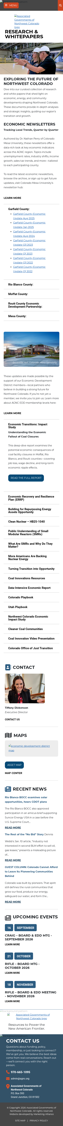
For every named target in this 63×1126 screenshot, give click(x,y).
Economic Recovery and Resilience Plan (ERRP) (31, 497)
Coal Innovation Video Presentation (31, 638)
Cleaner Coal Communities (25, 629)
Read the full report (26, 477)
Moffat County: (18, 294)
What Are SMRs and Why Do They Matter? (30, 545)
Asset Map (14, 765)
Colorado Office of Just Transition (30, 648)
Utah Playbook (17, 607)
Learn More (12, 198)
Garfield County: (19, 209)
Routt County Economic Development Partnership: (25, 304)
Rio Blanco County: (20, 284)
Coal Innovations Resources (26, 578)
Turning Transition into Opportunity (31, 569)
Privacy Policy (39, 1120)
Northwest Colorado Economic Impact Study (28, 617)
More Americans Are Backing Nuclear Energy (27, 557)
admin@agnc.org (20, 1078)
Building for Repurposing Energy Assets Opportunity (29, 510)
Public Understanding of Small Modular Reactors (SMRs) (28, 532)
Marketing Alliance (44, 1114)
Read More (13, 827)
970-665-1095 (20, 1072)
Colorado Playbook (20, 597)
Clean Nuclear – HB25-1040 (26, 521)
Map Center (13, 773)
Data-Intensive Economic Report (29, 588)
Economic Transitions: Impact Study (27, 425)
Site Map (20, 1120)
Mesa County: (17, 316)
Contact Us (12, 719)
